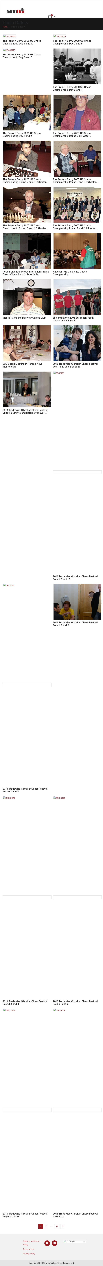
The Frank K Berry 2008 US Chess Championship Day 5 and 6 (22, 56)
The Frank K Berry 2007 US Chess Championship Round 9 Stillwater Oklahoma (72, 136)
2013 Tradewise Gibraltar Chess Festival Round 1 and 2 (75, 1002)
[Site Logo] (15, 10)
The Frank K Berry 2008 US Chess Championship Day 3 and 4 (72, 88)
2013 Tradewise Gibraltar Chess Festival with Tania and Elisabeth (75, 365)
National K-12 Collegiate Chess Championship (70, 273)
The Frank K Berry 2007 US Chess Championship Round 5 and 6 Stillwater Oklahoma (74, 182)
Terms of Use (28, 1249)
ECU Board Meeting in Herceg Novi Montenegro (22, 365)
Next (62, 1226)
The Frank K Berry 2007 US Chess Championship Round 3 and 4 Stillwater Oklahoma (24, 228)
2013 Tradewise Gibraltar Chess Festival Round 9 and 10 (75, 578)
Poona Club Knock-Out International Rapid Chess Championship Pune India (26, 273)
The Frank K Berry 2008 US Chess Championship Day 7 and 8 (72, 42)
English (72, 1241)
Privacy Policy (29, 1254)
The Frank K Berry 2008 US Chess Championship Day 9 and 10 (22, 42)
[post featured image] (9, 36)
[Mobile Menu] (51, 3)
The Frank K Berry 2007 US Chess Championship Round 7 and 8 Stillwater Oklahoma (24, 182)
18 (57, 1226)
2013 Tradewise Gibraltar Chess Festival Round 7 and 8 (25, 790)
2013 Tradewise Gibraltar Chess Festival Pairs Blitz (75, 1215)
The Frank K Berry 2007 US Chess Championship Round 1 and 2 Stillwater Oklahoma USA (74, 228)
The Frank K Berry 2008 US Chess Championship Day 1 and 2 (22, 134)
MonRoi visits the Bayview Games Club (24, 317)
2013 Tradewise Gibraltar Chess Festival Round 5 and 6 (75, 624)
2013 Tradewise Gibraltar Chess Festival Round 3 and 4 (25, 1002)
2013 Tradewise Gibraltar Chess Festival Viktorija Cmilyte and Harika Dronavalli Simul (25, 413)
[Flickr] (54, 1243)
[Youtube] (47, 1243)
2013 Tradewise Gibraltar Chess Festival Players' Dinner (25, 1215)
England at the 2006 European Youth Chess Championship (73, 319)
